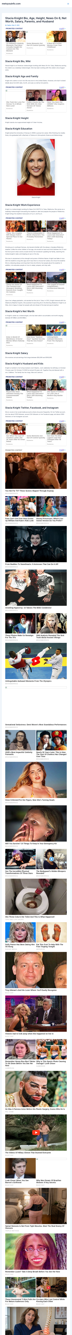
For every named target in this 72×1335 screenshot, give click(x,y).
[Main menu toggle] (68, 4)
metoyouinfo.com (11, 3)
